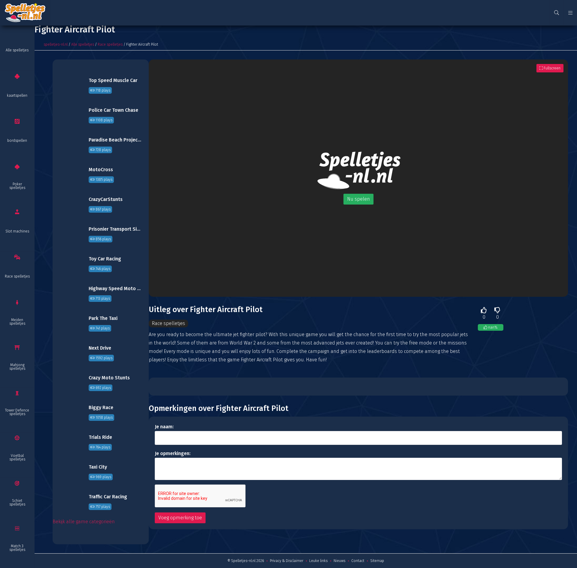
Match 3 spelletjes (17, 548)
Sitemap (377, 561)
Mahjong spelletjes (17, 367)
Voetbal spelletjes (17, 457)
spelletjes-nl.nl (56, 44)
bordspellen (17, 140)
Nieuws (339, 561)
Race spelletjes (17, 276)
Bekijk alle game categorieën (84, 521)
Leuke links (318, 561)
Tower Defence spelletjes (17, 412)
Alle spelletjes (17, 50)
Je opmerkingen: (173, 453)
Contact (357, 561)
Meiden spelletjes (17, 322)
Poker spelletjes (17, 186)
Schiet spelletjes (17, 502)
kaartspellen (17, 95)
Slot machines (17, 231)
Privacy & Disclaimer (286, 561)
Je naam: (164, 427)
